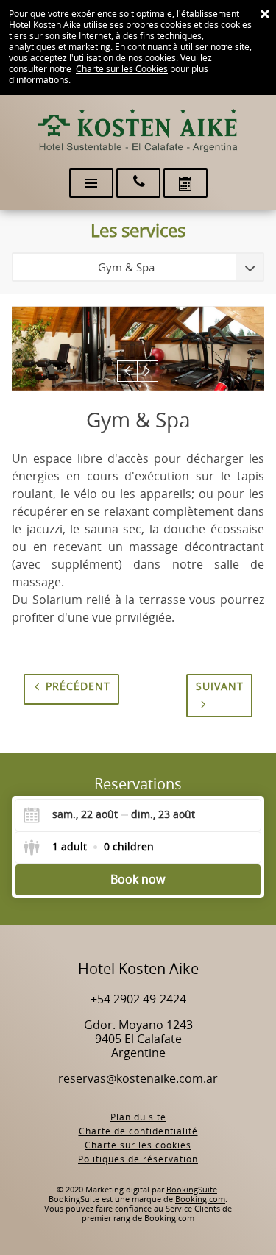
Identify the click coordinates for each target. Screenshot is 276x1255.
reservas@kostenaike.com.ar (138, 1079)
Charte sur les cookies (138, 1145)
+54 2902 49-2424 (138, 999)
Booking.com (200, 1199)
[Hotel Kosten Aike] (138, 131)
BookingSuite (191, 1190)
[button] (127, 371)
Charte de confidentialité (138, 1131)
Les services (138, 231)
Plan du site (138, 1117)
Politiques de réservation (138, 1159)
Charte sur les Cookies (122, 69)
